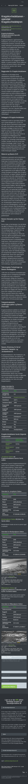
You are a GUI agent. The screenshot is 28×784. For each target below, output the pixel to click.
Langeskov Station (13, 5)
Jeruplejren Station (9, 444)
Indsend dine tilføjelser (9, 686)
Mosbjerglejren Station (10, 448)
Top (23, 772)
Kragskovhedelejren (19, 397)
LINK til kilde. (12, 576)
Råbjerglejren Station (9, 451)
